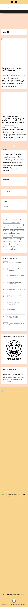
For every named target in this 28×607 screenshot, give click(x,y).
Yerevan (15, 249)
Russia (22, 238)
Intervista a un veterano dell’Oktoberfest (12, 69)
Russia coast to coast (7, 241)
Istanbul (18, 233)
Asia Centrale (21, 219)
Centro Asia (18, 225)
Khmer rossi (5, 235)
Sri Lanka (14, 241)
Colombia (5, 227)
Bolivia (9, 222)
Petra (14, 238)
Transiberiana (6, 244)
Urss (12, 246)
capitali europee (6, 225)
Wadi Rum (10, 249)
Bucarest (13, 222)
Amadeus (17, 604)
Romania (18, 238)
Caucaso (12, 225)
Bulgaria (18, 222)
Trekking (16, 244)
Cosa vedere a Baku (14, 309)
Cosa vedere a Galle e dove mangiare (16, 269)
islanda (13, 233)
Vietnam (5, 249)
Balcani (4, 222)
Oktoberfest (5, 238)
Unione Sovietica (6, 246)
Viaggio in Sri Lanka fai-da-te (17, 289)
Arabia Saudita (6, 219)
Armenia (12, 219)
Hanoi (10, 233)
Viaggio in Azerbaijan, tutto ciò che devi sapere (16, 316)
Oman (11, 238)
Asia (16, 219)
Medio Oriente (16, 235)
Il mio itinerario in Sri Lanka (16, 275)
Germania (22, 230)
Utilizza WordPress (6, 604)
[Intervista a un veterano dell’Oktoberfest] (14, 53)
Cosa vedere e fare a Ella (15, 262)
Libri (11, 235)
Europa (11, 230)
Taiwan (19, 241)
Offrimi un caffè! (7, 381)
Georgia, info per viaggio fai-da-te (17, 323)
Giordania (5, 233)
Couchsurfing (6, 230)
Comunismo (11, 227)
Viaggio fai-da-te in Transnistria (14, 303)
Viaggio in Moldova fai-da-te (16, 296)
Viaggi (17, 73)
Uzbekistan (16, 246)
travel (11, 244)
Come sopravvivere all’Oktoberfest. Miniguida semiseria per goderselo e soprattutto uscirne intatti (13, 119)
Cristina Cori (12, 73)
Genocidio (16, 230)
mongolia (22, 235)
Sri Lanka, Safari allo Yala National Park (16, 283)
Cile (22, 225)
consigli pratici (18, 227)
